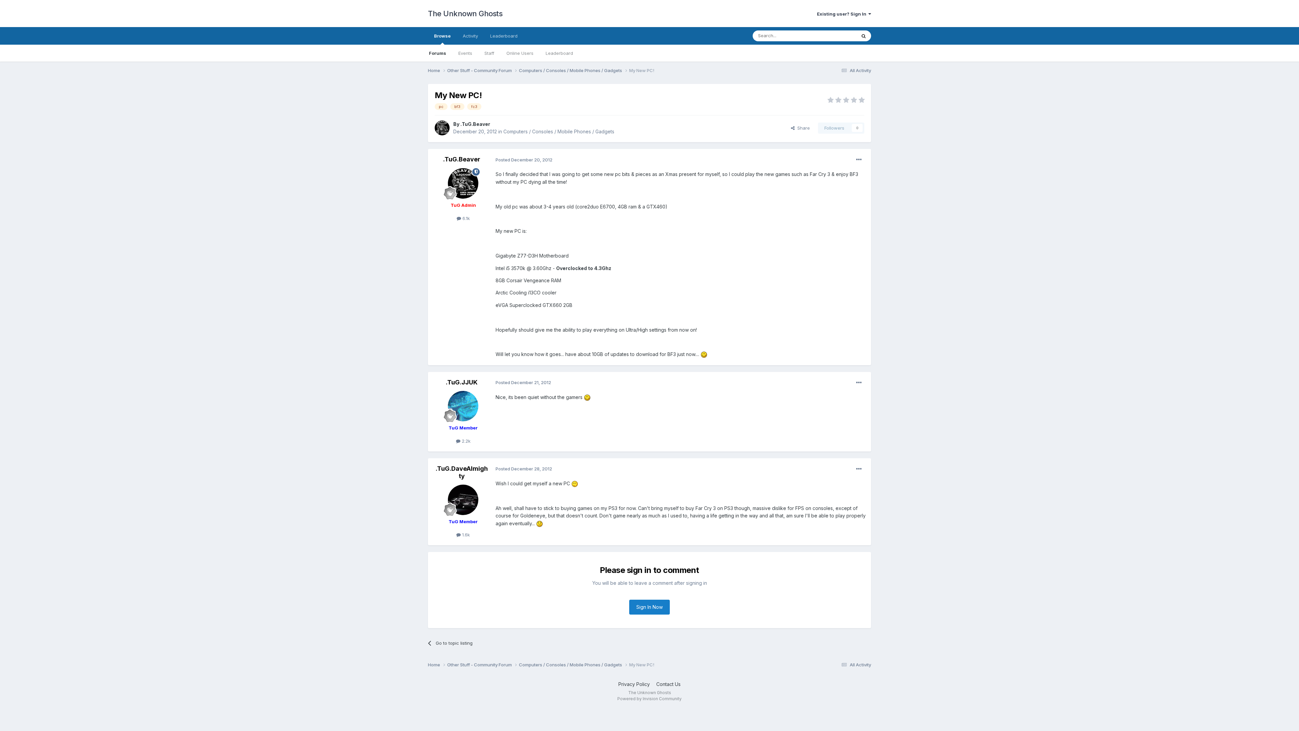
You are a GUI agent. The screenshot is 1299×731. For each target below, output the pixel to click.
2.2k (465, 441)
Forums (437, 53)
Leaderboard (559, 53)
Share (802, 128)
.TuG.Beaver (475, 124)
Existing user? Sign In (842, 14)
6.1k (465, 218)
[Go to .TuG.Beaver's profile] (442, 127)
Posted (524, 159)
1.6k (465, 534)
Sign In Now (649, 607)
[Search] (863, 35)
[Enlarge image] (704, 354)
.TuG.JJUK (462, 382)
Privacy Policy (634, 684)
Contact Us (668, 684)
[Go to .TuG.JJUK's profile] (463, 406)
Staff (489, 53)
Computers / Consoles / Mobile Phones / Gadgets (558, 131)
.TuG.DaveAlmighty (462, 472)
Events (465, 53)
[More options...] (859, 160)
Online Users (519, 53)
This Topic (836, 35)
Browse (442, 36)
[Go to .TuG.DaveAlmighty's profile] (463, 500)
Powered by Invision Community (649, 698)
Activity (470, 36)
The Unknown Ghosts (465, 13)
